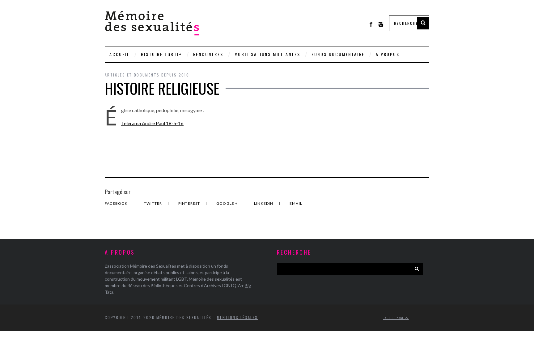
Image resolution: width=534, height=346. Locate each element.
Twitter (153, 203)
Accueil (119, 54)
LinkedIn (264, 203)
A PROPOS (387, 54)
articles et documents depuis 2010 (147, 74)
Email (296, 203)
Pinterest (189, 203)
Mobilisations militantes (267, 54)
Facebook (117, 203)
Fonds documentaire (338, 54)
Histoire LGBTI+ (161, 54)
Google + (227, 203)
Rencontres (208, 54)
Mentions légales (237, 317)
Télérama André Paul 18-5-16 (152, 123)
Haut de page (394, 318)
